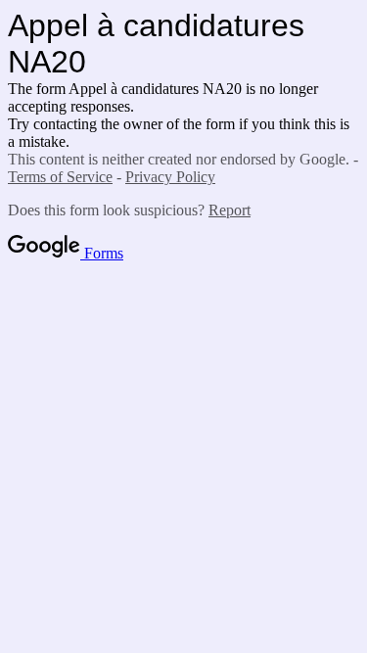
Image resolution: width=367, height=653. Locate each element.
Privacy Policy (170, 176)
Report (229, 210)
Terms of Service (60, 176)
